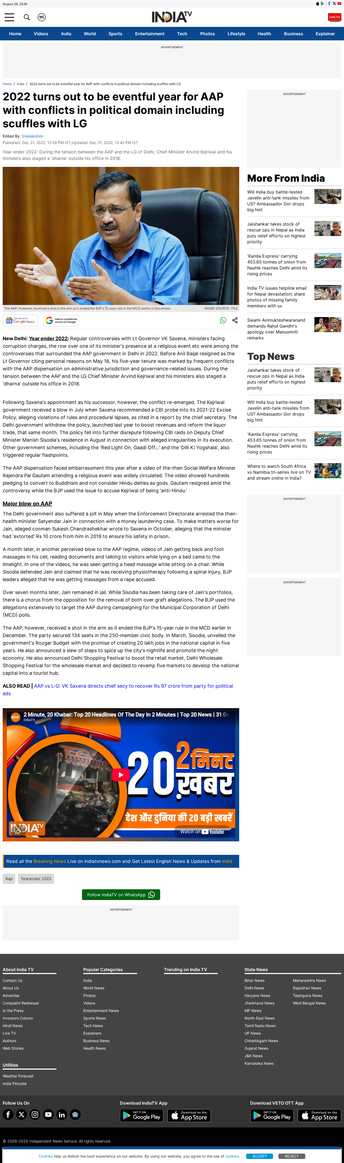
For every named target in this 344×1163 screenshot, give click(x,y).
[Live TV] (334, 17)
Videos (41, 33)
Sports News (94, 1018)
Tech (182, 33)
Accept (259, 1156)
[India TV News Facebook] (329, 3)
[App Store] (189, 1115)
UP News (253, 1033)
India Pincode (15, 1083)
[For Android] (272, 1115)
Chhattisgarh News (261, 1040)
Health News (94, 1048)
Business (293, 33)
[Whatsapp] (223, 320)
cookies (232, 1156)
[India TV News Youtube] (339, 3)
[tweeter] (21, 1114)
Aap (9, 878)
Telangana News (307, 995)
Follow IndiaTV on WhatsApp (116, 894)
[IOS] (318, 3)
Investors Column (18, 1018)
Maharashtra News (309, 980)
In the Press (13, 1010)
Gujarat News (256, 1048)
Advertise (11, 995)
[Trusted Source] (61, 320)
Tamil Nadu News (260, 1025)
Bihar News (254, 980)
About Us (11, 988)
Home (15, 33)
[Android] (323, 3)
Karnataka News (259, 1063)
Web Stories (13, 1048)
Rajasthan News (307, 988)
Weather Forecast (18, 1076)
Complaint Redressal (21, 1003)
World (90, 33)
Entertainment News (101, 1010)
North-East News (260, 1018)
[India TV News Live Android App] (141, 1115)
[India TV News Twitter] (334, 3)
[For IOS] (319, 1115)
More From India (286, 178)
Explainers (92, 1033)
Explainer (325, 33)
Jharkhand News (259, 1003)
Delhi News (254, 988)
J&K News (254, 1055)
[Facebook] (8, 1114)
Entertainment (149, 33)
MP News (253, 1010)
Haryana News (257, 995)
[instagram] (35, 1114)
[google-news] (75, 1114)
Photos (207, 33)
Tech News (93, 1025)
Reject (292, 1156)
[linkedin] (61, 1114)
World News (93, 988)
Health (264, 33)
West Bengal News (309, 1003)
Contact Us (12, 980)
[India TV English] (172, 17)
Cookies (46, 1156)
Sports (115, 33)
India (66, 33)
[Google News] (20, 320)
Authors (9, 1040)
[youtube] (48, 1114)
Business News (96, 1040)
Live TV (9, 1033)
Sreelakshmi (32, 136)
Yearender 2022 (36, 878)
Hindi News (13, 1025)
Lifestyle (236, 33)
